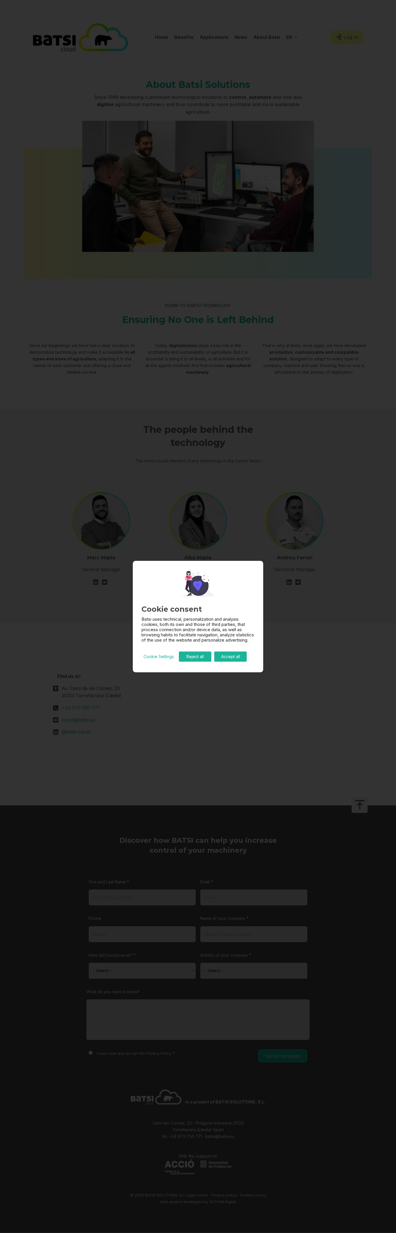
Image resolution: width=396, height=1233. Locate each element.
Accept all (230, 656)
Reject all (195, 656)
